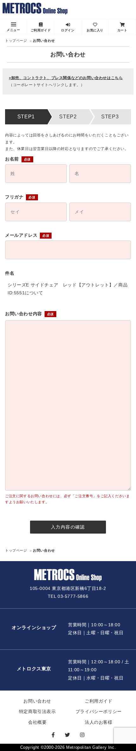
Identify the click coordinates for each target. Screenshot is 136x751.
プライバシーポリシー (99, 711)
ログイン (67, 30)
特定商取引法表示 (37, 711)
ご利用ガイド (41, 30)
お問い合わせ (37, 701)
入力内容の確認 (68, 526)
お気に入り (95, 30)
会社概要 (37, 722)
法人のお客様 (99, 722)
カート (122, 30)
